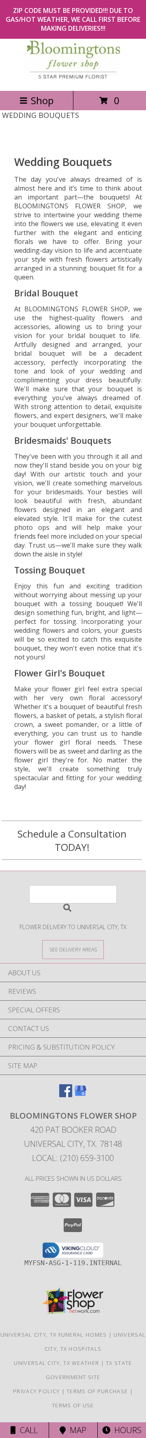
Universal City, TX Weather (56, 1363)
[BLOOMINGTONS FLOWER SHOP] (73, 79)
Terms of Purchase (97, 1391)
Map (76, 1430)
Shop (42, 100)
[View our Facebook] (65, 1094)
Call (27, 1430)
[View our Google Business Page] (80, 1094)
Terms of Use (73, 1405)
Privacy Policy (36, 1391)
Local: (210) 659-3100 (73, 1157)
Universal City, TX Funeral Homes (53, 1334)
